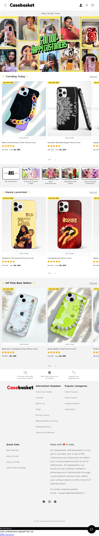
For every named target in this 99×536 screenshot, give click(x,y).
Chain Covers (71, 392)
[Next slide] (96, 44)
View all (93, 76)
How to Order (13, 462)
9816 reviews (7, 534)
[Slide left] (44, 160)
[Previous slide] (3, 44)
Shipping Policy (43, 427)
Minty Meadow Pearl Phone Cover (62, 349)
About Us (40, 403)
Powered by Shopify (57, 521)
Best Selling (12, 450)
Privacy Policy (43, 415)
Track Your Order (44, 392)
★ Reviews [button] (6, 528)
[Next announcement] (94, 13)
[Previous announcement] (5, 13)
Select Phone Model (16, 468)
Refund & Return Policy (47, 421)
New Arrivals (12, 456)
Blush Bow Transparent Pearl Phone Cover (20, 349)
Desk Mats (70, 409)
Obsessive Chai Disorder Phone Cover (18, 258)
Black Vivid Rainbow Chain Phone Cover (19, 142)
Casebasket (44, 521)
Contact (39, 398)
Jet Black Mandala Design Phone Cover (64, 142)
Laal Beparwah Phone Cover (60, 258)
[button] (5, 5)
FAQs (38, 409)
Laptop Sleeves (72, 403)
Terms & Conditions (45, 432)
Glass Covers (71, 398)
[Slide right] (55, 160)
